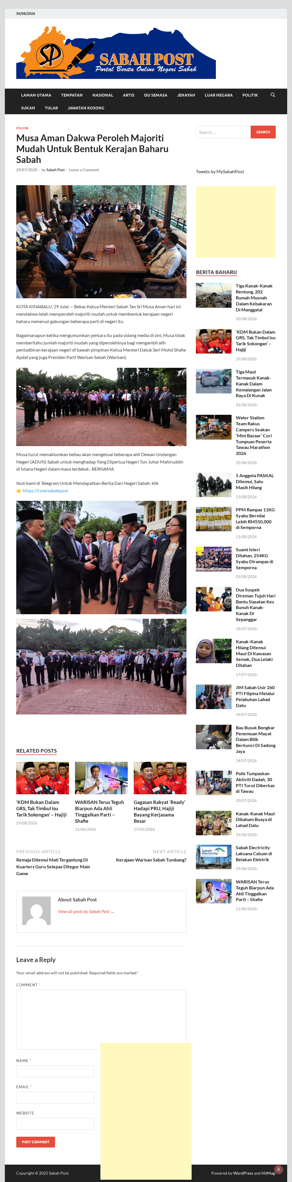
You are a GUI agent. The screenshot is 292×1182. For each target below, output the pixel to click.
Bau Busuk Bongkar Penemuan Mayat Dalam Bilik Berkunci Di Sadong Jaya (255, 739)
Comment (28, 985)
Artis (128, 95)
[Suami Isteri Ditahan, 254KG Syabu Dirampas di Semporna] (214, 550)
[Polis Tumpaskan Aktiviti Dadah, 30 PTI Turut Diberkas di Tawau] (214, 774)
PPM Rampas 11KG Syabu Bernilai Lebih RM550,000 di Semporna (255, 518)
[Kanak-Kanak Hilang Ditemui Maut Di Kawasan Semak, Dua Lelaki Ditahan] (214, 642)
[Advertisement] (236, 222)
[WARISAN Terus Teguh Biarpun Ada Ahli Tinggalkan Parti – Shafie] (101, 779)
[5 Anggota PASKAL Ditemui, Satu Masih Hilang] (214, 476)
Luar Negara (219, 95)
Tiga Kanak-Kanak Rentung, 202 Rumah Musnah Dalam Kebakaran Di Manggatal (254, 297)
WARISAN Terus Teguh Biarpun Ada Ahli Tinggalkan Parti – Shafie (99, 811)
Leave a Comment (84, 170)
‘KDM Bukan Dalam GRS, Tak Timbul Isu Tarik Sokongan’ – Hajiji (41, 808)
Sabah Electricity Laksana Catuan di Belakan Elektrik (254, 853)
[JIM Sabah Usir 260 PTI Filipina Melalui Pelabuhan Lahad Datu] (214, 688)
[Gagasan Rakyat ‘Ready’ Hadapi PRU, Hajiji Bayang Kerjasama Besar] (160, 779)
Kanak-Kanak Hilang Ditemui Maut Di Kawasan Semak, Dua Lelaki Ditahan (254, 653)
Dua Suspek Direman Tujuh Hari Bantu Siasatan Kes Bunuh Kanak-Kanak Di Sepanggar (255, 604)
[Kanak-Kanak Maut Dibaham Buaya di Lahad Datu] (214, 814)
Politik (250, 95)
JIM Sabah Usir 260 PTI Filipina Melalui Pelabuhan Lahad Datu (255, 696)
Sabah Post (55, 170)
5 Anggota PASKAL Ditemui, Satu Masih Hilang (255, 481)
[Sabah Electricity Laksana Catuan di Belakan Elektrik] (214, 848)
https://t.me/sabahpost (45, 490)
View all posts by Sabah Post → (86, 911)
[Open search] (273, 95)
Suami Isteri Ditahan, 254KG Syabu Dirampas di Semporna (254, 558)
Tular (51, 108)
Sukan (28, 108)
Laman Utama (36, 95)
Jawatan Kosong (86, 108)
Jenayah (186, 95)
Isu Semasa (155, 95)
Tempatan (72, 95)
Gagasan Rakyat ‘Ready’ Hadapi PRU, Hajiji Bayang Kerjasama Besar (159, 811)
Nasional (102, 95)
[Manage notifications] (278, 1169)
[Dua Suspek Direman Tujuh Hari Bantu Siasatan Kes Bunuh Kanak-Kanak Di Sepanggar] (214, 590)
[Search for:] (236, 132)
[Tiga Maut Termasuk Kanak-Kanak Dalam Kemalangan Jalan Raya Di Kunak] (214, 372)
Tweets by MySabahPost (220, 171)
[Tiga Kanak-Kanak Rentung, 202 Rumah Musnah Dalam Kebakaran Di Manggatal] (214, 286)
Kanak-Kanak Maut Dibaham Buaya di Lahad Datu (255, 819)
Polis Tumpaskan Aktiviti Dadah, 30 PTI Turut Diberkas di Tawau (255, 782)
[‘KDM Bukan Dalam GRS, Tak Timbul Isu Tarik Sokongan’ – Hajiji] (42, 779)
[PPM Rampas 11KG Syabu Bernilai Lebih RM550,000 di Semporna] (214, 510)
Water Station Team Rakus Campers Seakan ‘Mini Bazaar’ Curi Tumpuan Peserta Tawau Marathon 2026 (254, 435)
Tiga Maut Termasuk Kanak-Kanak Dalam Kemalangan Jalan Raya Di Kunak (254, 383)
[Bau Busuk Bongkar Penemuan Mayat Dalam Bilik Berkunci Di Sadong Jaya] (214, 728)
